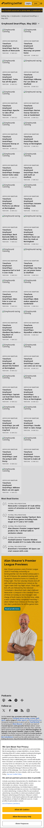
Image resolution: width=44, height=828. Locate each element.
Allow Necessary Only (22, 816)
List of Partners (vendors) (11, 803)
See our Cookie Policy (14, 774)
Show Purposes (22, 823)
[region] (22, 784)
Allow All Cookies (22, 809)
